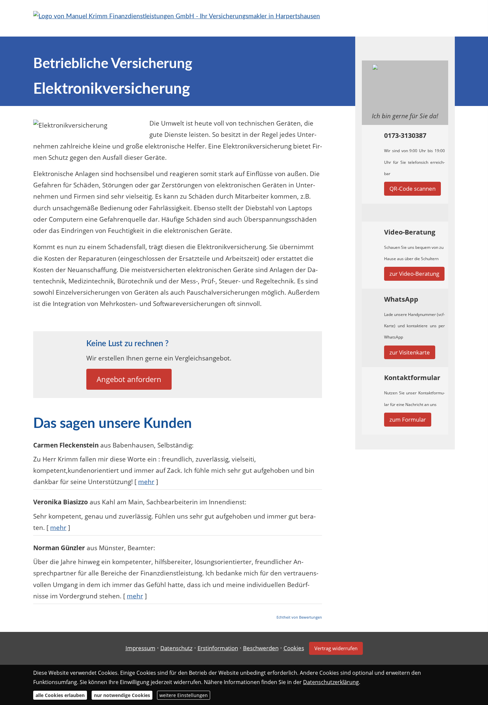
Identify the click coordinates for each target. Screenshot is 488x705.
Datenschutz (176, 648)
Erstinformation (218, 648)
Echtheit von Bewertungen (299, 617)
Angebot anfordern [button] (129, 379)
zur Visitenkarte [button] (409, 352)
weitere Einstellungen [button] (183, 695)
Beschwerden (261, 648)
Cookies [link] (294, 648)
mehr (146, 481)
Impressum (140, 648)
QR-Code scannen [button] (412, 188)
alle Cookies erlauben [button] (60, 695)
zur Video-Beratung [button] (414, 273)
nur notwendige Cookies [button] (122, 695)
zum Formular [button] (407, 419)
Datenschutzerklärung (331, 682)
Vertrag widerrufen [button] (336, 648)
